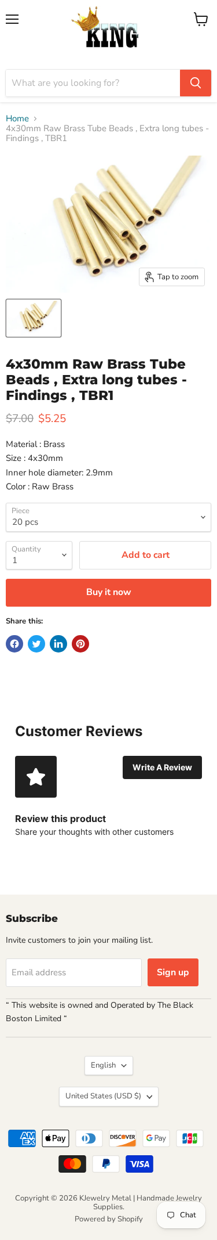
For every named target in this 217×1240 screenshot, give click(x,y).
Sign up (173, 972)
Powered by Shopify (109, 1219)
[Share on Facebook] (14, 644)
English (103, 1065)
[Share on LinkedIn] (58, 644)
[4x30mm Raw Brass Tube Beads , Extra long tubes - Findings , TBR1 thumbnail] (33, 318)
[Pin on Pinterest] (80, 644)
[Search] (195, 83)
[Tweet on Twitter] (36, 644)
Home (17, 119)
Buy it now (108, 592)
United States (103, 1096)
